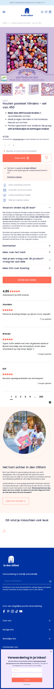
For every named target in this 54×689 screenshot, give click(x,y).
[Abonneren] (50, 581)
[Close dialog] (50, 651)
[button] (11, 397)
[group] (27, 291)
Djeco (5, 100)
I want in (27, 680)
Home (5, 23)
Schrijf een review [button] (27, 279)
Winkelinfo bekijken (14, 177)
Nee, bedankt (27, 684)
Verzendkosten (18, 139)
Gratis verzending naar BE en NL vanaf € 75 (27, 2)
